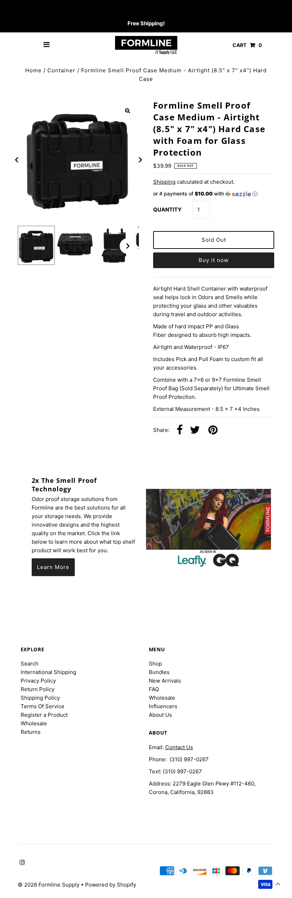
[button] (213, 193)
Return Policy (37, 689)
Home (33, 70)
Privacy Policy (38, 680)
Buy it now (214, 260)
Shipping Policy (40, 697)
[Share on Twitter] (195, 430)
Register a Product (44, 714)
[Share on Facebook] (180, 430)
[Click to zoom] (127, 111)
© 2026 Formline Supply (49, 884)
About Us (160, 714)
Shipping (164, 181)
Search (29, 663)
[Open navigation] (46, 45)
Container (61, 70)
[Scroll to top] (278, 884)
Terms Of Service (42, 706)
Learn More (53, 567)
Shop (155, 663)
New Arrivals (165, 680)
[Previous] (17, 160)
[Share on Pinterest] (213, 430)
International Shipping (48, 672)
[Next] (140, 160)
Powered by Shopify (110, 884)
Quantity (167, 209)
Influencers (163, 706)
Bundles (159, 672)
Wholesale (34, 723)
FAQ (154, 689)
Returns (31, 732)
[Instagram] (21, 9)
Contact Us (179, 747)
